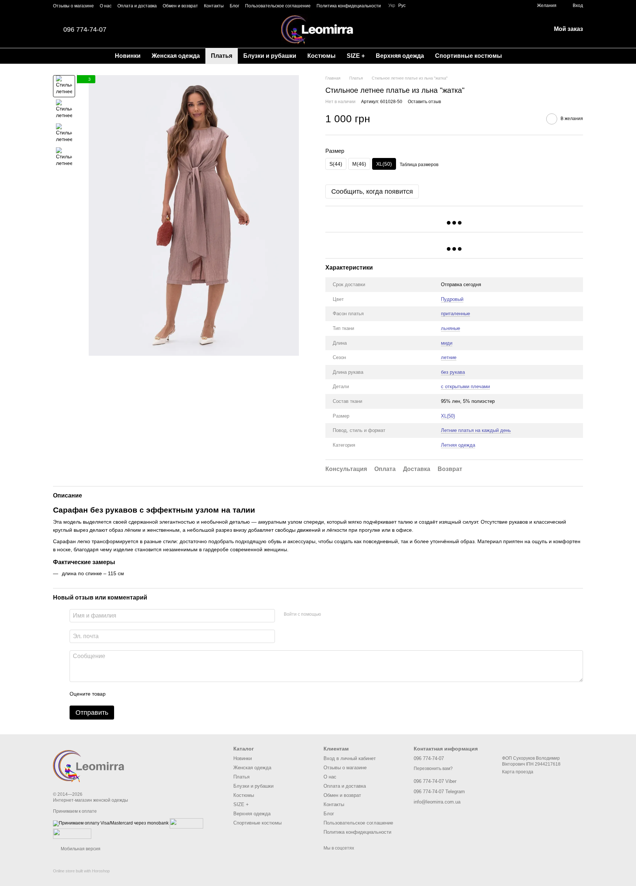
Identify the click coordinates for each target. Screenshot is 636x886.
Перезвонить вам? (433, 768)
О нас (106, 5)
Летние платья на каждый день (476, 430)
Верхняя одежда (400, 56)
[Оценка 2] (129, 693)
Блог (234, 5)
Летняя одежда (458, 445)
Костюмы (321, 56)
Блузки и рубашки (269, 56)
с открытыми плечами (465, 386)
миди (446, 343)
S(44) (335, 164)
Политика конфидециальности (349, 5)
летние (448, 357)
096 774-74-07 (84, 29)
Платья (221, 56)
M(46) (359, 164)
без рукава (453, 372)
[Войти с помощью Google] (340, 614)
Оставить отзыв (424, 101)
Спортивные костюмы (468, 56)
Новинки (128, 56)
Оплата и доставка (137, 5)
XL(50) (448, 416)
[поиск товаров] (521, 56)
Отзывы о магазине (73, 5)
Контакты (214, 5)
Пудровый (452, 299)
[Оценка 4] (153, 693)
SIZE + (356, 56)
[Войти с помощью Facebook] (329, 614)
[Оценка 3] (141, 693)
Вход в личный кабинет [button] (350, 758)
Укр (391, 5)
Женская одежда (176, 56)
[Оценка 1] (118, 693)
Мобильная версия (80, 848)
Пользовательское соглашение (278, 5)
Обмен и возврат (180, 5)
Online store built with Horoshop (81, 871)
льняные (450, 328)
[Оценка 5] (165, 693)
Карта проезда (517, 771)
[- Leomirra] (90, 763)
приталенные (455, 313)
